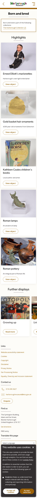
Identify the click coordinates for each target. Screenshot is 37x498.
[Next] (34, 317)
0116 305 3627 (11, 389)
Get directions (6, 427)
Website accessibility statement (12, 352)
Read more (9, 332)
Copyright (4, 360)
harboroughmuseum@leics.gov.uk (18, 394)
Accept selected (33, 447)
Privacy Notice (6, 368)
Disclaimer (5, 364)
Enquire (7, 401)
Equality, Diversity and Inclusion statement (16, 376)
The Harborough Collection (13, 28)
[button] (3, 4)
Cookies (4, 356)
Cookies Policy (28, 460)
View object (11, 84)
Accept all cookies (11, 491)
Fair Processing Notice (9, 372)
